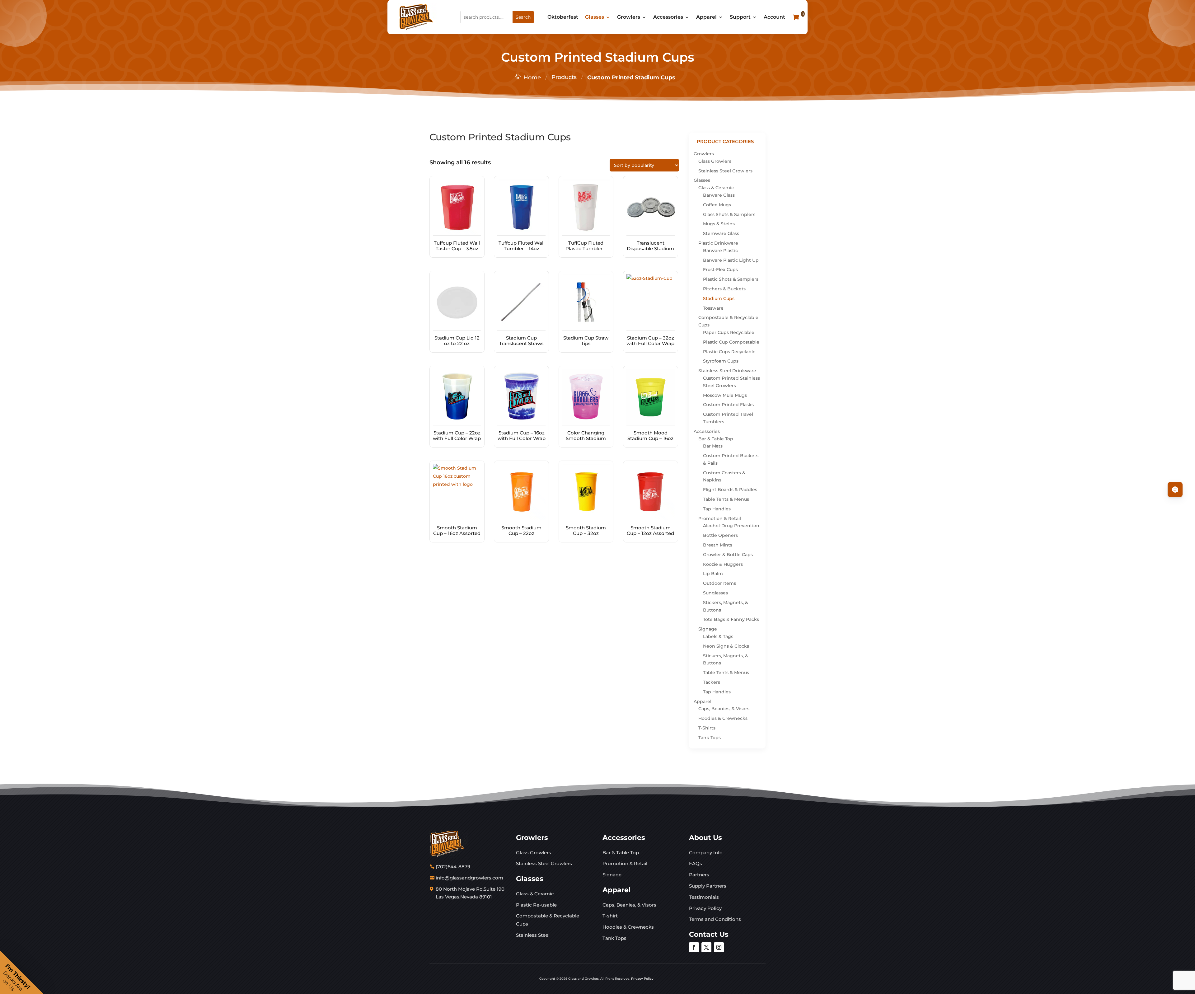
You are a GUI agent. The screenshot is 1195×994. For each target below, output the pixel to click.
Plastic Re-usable (536, 905)
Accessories (668, 17)
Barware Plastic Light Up (731, 260)
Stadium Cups (718, 298)
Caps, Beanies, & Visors (723, 708)
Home (532, 77)
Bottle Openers (720, 535)
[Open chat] (1175, 489)
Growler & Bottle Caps (728, 554)
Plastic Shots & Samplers (730, 279)
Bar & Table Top (715, 439)
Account (774, 17)
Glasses (594, 17)
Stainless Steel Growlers (725, 171)
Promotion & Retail (719, 518)
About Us (705, 837)
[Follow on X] (706, 947)
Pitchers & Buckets (724, 289)
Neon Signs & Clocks (726, 646)
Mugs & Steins (719, 224)
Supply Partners (707, 886)
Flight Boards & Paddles (730, 489)
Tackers (711, 682)
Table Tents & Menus (726, 499)
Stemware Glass (721, 233)
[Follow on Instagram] (719, 947)
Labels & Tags (718, 636)
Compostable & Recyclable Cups (547, 920)
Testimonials (704, 897)
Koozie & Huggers (723, 564)
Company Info (706, 853)
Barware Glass (719, 195)
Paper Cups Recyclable (728, 332)
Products (564, 77)
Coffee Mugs (717, 205)
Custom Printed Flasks (728, 404)
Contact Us (709, 934)
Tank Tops (709, 737)
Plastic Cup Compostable (731, 342)
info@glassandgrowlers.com (469, 878)
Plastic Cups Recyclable (729, 351)
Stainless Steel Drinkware (727, 370)
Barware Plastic (720, 250)
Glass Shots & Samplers (729, 214)
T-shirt (610, 916)
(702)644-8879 (453, 867)
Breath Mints (717, 545)
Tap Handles (717, 509)
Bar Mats (713, 446)
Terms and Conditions (715, 919)
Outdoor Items (719, 583)
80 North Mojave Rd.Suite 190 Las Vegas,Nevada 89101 (470, 893)
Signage (707, 629)
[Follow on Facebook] (694, 947)
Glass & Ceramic (716, 187)
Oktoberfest (562, 17)
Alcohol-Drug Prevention (731, 525)
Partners (699, 875)
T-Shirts (706, 728)
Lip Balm (713, 573)
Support (740, 17)
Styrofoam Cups (720, 361)
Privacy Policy (705, 908)
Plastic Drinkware (718, 243)
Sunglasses (715, 593)
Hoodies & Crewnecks (722, 718)
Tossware (713, 308)
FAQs (695, 863)
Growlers (628, 17)
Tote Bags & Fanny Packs (731, 619)
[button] (22, 972)
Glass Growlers (714, 161)
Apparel (706, 17)
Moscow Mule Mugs (725, 395)
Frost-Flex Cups (720, 269)
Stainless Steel (533, 935)
